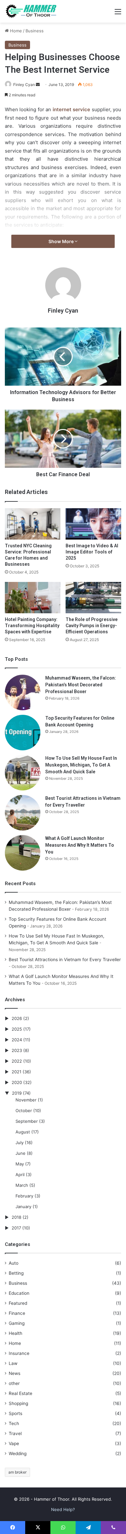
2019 (17, 1093)
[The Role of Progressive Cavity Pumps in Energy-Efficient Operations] (93, 597)
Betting (16, 1273)
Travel (15, 1433)
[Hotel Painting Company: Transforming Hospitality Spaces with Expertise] (32, 597)
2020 (17, 1082)
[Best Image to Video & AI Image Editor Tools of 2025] (93, 524)
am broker (17, 1472)
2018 (16, 1217)
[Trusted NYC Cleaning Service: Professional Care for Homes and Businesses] (32, 524)
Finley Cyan (24, 84)
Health (15, 1333)
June (21, 1153)
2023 (17, 1050)
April (20, 1174)
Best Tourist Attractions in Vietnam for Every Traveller (65, 959)
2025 (17, 1029)
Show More (61, 241)
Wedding (17, 1453)
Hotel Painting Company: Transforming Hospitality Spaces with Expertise (32, 625)
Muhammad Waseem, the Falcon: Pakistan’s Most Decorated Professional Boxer (80, 684)
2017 (16, 1227)
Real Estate (20, 1393)
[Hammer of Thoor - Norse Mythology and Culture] (31, 11)
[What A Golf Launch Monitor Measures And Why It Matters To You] (22, 853)
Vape (14, 1443)
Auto (13, 1263)
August (23, 1131)
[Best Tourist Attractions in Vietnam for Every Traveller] (22, 813)
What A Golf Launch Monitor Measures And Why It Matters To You (79, 845)
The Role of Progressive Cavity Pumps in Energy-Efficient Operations (92, 625)
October (24, 1110)
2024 (17, 1039)
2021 (16, 1071)
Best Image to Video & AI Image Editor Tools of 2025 (92, 552)
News (14, 1373)
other (14, 1383)
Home (15, 30)
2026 (17, 1018)
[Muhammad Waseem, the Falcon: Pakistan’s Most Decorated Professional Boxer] (22, 692)
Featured (18, 1303)
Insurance (19, 1353)
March (22, 1185)
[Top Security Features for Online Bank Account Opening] (22, 732)
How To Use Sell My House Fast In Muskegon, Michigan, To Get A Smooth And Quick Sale (81, 765)
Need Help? (63, 1509)
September (27, 1121)
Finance (17, 1313)
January (23, 1206)
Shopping (18, 1403)
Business (35, 30)
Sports (15, 1413)
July (20, 1142)
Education (19, 1293)
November (26, 1099)
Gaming (17, 1323)
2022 (17, 1061)
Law (13, 1363)
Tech (14, 1423)
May (20, 1163)
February (24, 1195)
